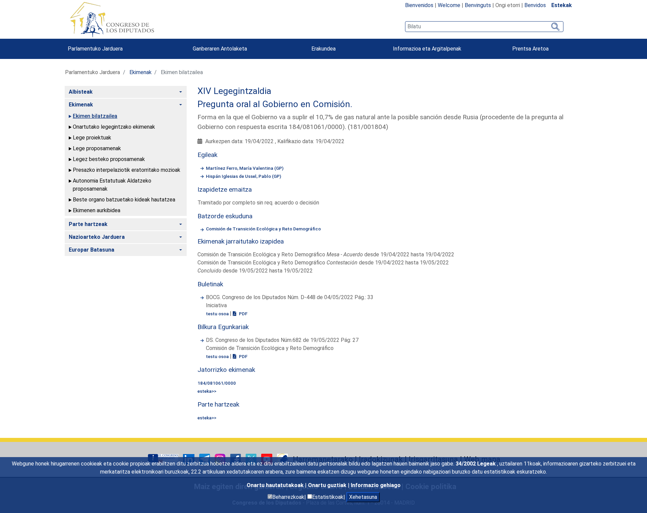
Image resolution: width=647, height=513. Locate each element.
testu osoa (218, 313)
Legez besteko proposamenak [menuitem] (109, 159)
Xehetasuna (363, 497)
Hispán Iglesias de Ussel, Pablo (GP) (243, 176)
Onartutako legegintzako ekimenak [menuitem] (114, 127)
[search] (484, 26)
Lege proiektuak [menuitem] (92, 137)
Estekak (561, 5)
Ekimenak (140, 72)
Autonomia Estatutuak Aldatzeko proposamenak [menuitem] (112, 185)
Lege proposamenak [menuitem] (97, 148)
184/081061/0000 (216, 383)
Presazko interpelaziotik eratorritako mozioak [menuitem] (126, 170)
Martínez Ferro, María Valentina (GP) (244, 168)
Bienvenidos (419, 5)
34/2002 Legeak (476, 463)
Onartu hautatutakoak (276, 485)
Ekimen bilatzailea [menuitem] (95, 116)
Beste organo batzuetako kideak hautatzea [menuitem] (124, 199)
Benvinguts (478, 5)
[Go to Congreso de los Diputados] (112, 19)
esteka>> (206, 391)
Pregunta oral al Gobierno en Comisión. (274, 104)
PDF (242, 313)
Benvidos (535, 5)
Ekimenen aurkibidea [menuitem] (96, 210)
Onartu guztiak (328, 485)
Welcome (449, 5)
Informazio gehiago (376, 485)
